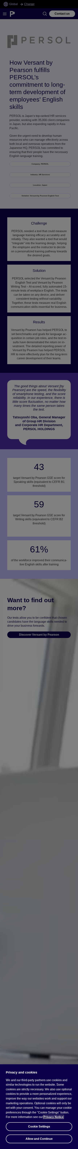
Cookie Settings (39, 1126)
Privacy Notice (53, 1116)
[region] (39, 1106)
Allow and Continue (39, 1138)
